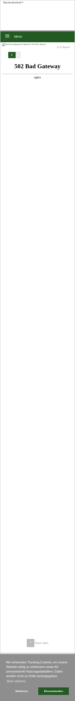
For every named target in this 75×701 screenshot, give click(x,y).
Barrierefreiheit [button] (12, 2)
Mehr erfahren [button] (16, 681)
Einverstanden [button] (53, 691)
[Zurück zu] (12, 55)
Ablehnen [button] (21, 691)
